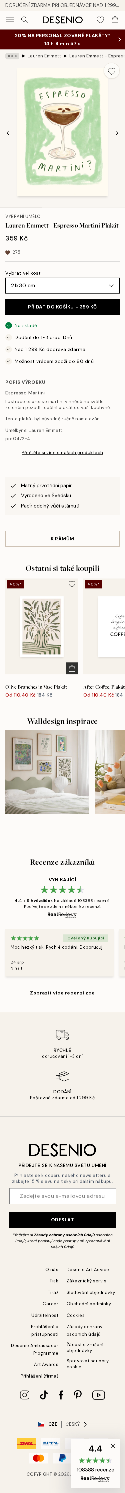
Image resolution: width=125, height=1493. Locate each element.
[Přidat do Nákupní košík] (72, 668)
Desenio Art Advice (88, 1269)
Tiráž (53, 1292)
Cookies (76, 1315)
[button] (95, 1463)
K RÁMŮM (62, 539)
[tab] (21, 205)
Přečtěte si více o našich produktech (62, 452)
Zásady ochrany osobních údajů (64, 1235)
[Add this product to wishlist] (112, 71)
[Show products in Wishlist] (100, 20)
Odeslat (62, 1220)
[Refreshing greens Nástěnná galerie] (47, 772)
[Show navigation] (10, 20)
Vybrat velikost (23, 273)
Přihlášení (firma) (39, 1376)
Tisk (54, 1281)
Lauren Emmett (44, 56)
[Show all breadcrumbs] (12, 56)
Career (50, 1304)
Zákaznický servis (87, 1281)
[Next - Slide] (117, 133)
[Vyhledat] (24, 20)
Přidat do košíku (62, 307)
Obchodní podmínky (89, 1304)
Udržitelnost (44, 1315)
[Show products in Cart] (115, 20)
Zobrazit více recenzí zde (62, 993)
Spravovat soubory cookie (88, 1363)
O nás (52, 1269)
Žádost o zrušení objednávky (85, 1347)
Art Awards (46, 1364)
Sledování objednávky (91, 1292)
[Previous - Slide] (8, 133)
